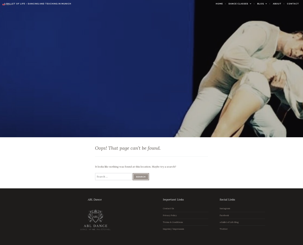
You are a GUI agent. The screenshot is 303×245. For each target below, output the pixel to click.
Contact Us (168, 208)
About (277, 4)
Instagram (225, 208)
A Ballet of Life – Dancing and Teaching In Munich (37, 4)
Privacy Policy (170, 215)
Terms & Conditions (173, 222)
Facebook (224, 215)
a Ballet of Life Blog (229, 222)
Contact (293, 4)
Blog (260, 4)
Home (219, 4)
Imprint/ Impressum (173, 229)
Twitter (224, 229)
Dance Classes (238, 4)
